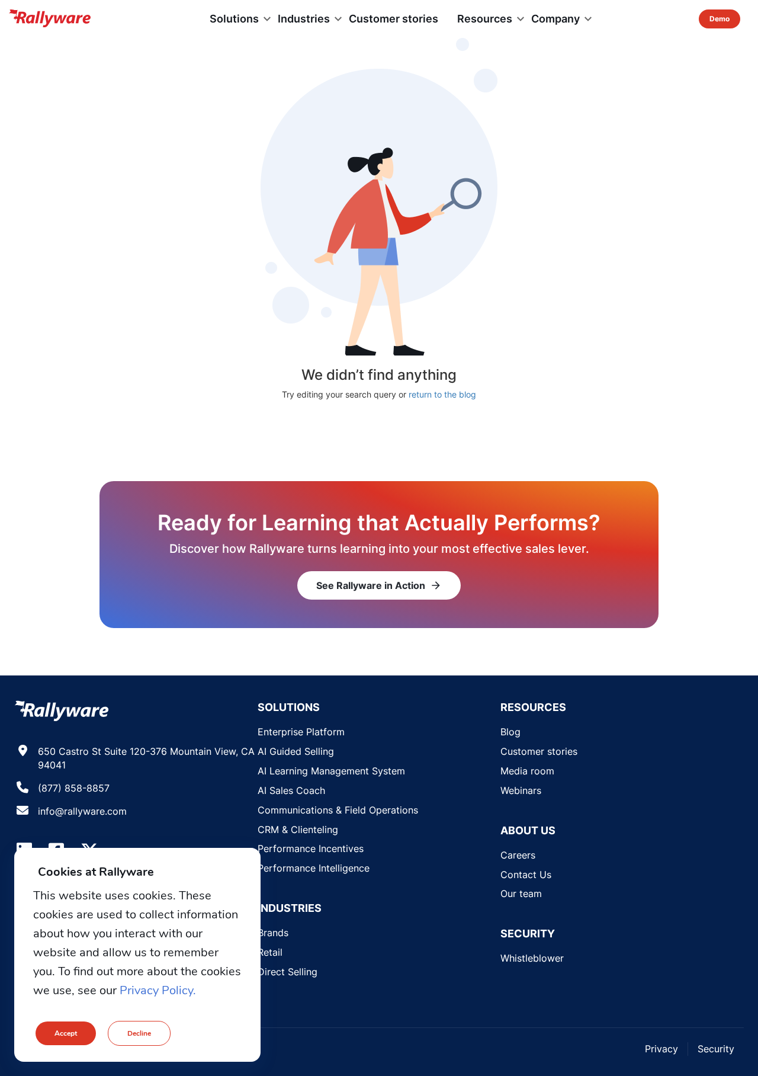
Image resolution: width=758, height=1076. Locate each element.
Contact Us (525, 874)
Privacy (661, 1049)
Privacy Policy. (158, 990)
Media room (527, 771)
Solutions (234, 18)
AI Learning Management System (331, 771)
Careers (517, 855)
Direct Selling (287, 972)
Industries (304, 18)
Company (555, 18)
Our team (521, 893)
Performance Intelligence (314, 868)
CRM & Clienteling (298, 829)
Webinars (520, 790)
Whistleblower (532, 958)
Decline (139, 1033)
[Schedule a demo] (719, 18)
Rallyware (50, 18)
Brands (273, 933)
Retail (270, 952)
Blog (510, 732)
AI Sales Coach (291, 790)
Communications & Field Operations (338, 810)
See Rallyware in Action (379, 585)
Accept (65, 1033)
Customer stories (393, 18)
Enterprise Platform (301, 732)
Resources (484, 18)
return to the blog (442, 394)
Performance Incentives (311, 848)
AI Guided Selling (296, 751)
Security (716, 1049)
